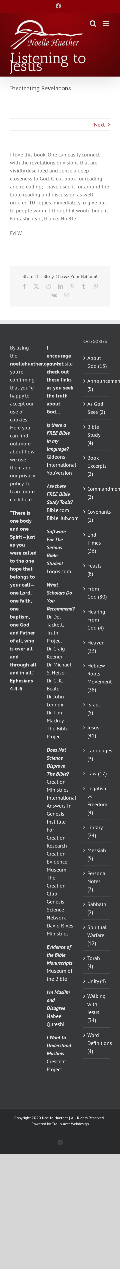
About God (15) (97, 362)
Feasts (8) (94, 569)
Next (99, 124)
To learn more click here (22, 491)
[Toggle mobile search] (93, 23)
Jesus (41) (93, 731)
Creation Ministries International (61, 789)
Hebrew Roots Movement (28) (97, 677)
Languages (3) (97, 754)
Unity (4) (96, 981)
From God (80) (97, 592)
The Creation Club (56, 885)
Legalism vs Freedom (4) (97, 800)
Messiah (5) (96, 854)
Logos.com (59, 571)
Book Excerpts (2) (97, 465)
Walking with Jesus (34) (96, 1008)
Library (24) (94, 831)
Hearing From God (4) (96, 619)
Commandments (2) (97, 492)
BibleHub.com (63, 518)
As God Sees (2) (96, 407)
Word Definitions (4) (97, 1043)
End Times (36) (94, 542)
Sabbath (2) (96, 908)
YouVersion (59, 472)
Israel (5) (93, 708)
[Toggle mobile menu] (106, 23)
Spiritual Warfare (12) (97, 935)
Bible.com (58, 510)
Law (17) (97, 773)
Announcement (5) (97, 385)
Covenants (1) (97, 515)
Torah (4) (93, 962)
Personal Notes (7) (97, 881)
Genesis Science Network (56, 909)
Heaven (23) (96, 646)
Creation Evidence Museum (57, 861)
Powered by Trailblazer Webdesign (60, 1123)
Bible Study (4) (93, 434)
